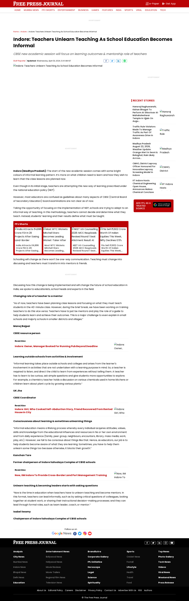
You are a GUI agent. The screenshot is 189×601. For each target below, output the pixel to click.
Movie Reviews (53, 567)
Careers (69, 590)
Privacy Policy (95, 590)
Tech (163, 10)
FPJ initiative (95, 561)
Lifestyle (131, 567)
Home (17, 10)
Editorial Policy (55, 590)
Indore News (19, 567)
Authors (148, 590)
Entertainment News (57, 551)
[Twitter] (80, 533)
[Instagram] (85, 533)
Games (95, 10)
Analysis (18, 551)
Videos (162, 567)
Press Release (166, 582)
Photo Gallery (166, 556)
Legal (91, 572)
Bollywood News (54, 556)
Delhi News (18, 577)
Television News (54, 582)
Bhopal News (19, 572)
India (118, 10)
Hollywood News (54, 561)
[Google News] (61, 533)
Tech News (164, 561)
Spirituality (94, 582)
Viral (139, 10)
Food (129, 582)
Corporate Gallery (98, 556)
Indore (24, 32)
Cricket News (133, 556)
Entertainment (66, 10)
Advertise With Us (127, 590)
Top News (163, 551)
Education (151, 10)
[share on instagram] (165, 542)
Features (107, 10)
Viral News (164, 572)
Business (83, 10)
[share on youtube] (172, 542)
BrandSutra (94, 551)
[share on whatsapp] (124, 60)
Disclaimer (80, 590)
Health (130, 572)
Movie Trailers (53, 572)
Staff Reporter (19, 61)
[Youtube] (90, 533)
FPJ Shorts (48, 10)
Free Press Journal (38, 3)
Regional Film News (55, 577)
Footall (130, 561)
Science (92, 577)
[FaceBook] (74, 533)
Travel (130, 577)
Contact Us (110, 590)
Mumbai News (31, 10)
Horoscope (94, 567)
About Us (41, 590)
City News (18, 556)
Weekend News (167, 577)
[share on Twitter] (112, 60)
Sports (128, 10)
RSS (140, 590)
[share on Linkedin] (118, 60)
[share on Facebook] (106, 60)
